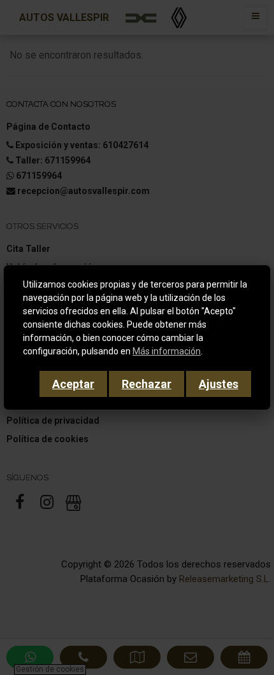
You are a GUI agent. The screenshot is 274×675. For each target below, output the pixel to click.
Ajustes (218, 384)
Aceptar (73, 384)
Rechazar (146, 384)
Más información (167, 351)
